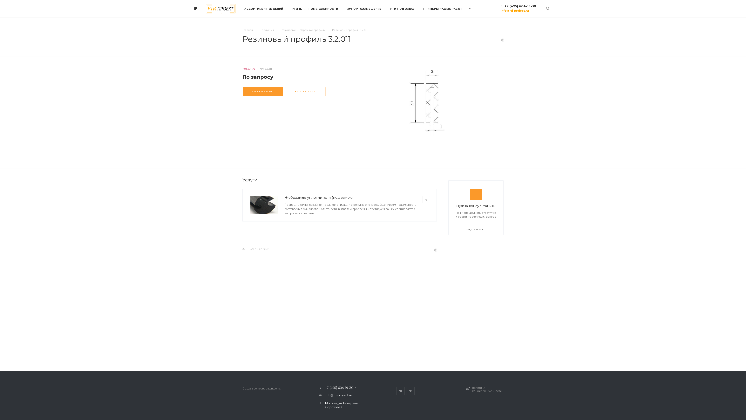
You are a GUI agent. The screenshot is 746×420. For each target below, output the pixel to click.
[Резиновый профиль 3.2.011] (426, 102)
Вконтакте (400, 391)
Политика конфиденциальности (487, 389)
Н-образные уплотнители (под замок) (318, 197)
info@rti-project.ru (515, 10)
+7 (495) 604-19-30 (520, 6)
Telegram (410, 391)
